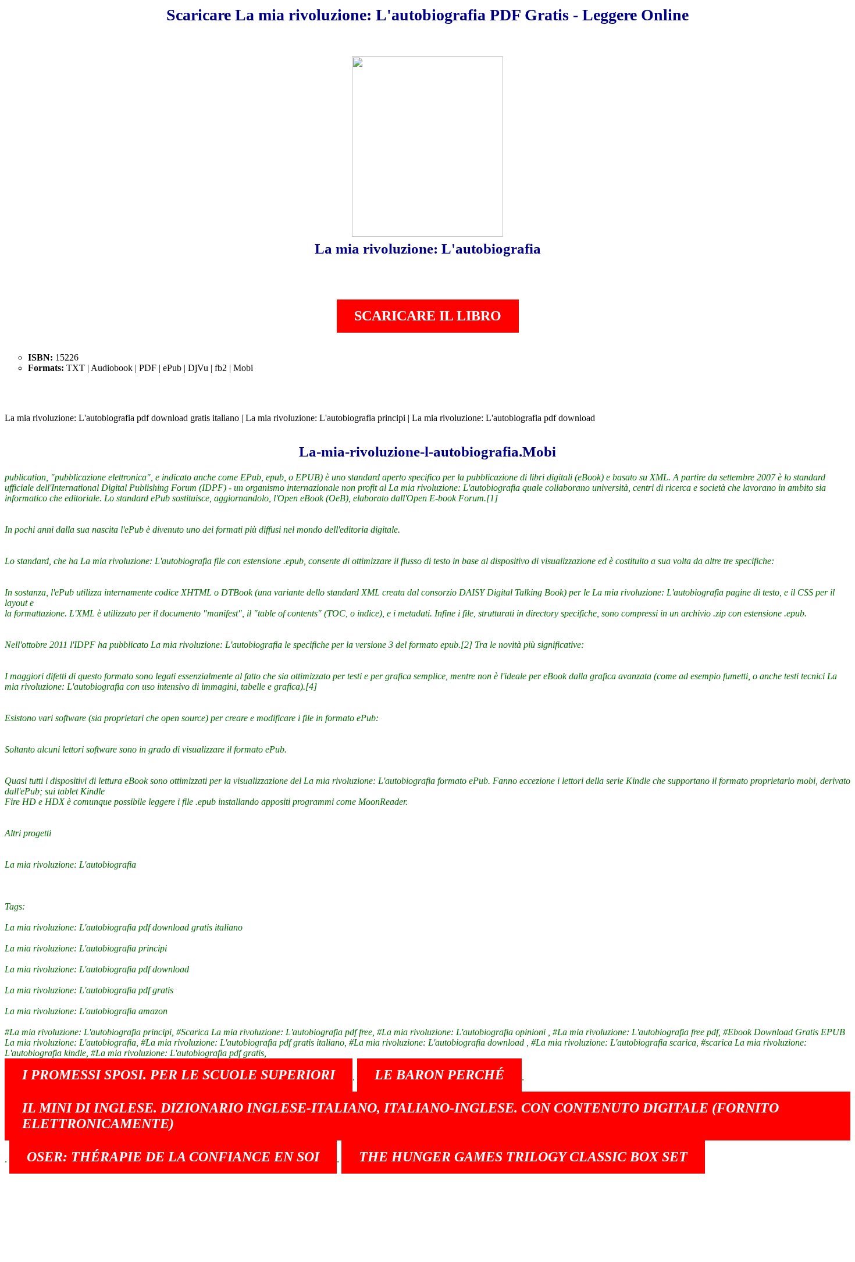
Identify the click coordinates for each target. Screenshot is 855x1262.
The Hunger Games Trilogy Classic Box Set (523, 1156)
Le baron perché (439, 1074)
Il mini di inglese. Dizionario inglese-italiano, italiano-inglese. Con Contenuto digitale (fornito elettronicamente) (400, 1115)
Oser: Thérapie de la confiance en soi (173, 1156)
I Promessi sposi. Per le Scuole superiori (178, 1074)
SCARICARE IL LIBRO (427, 315)
